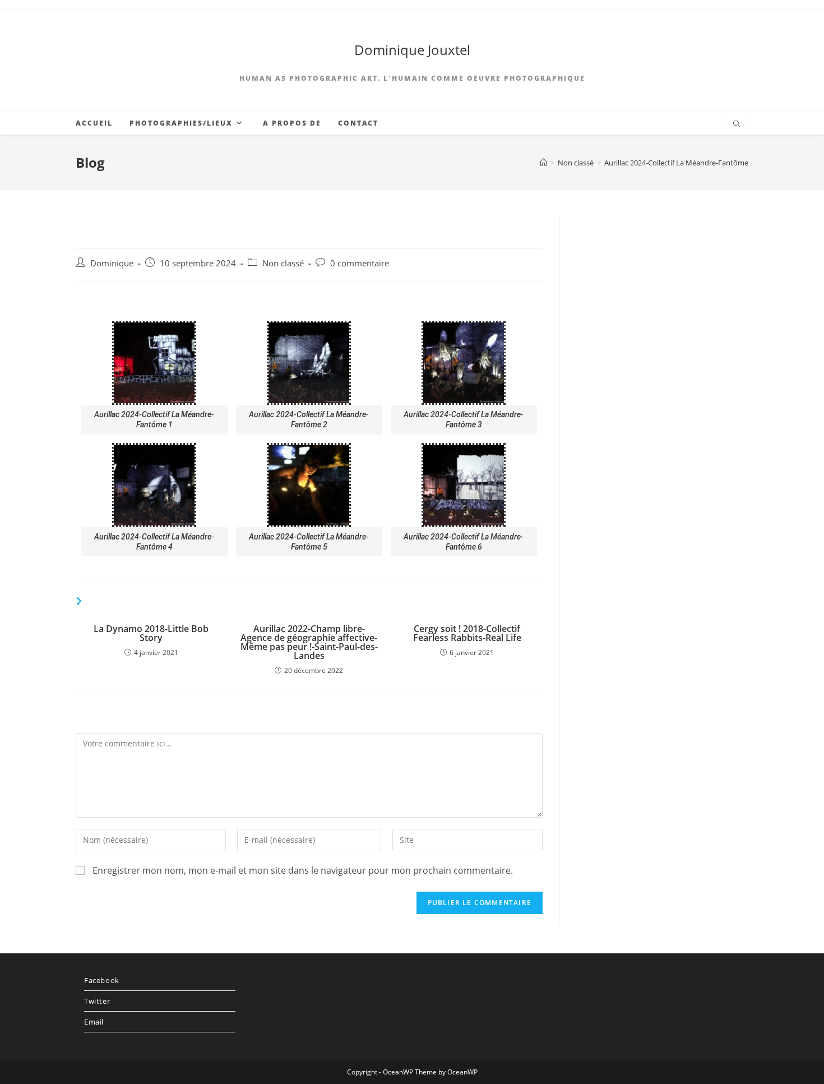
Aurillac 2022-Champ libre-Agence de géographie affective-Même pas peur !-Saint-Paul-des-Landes (309, 642)
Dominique (111, 263)
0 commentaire (359, 263)
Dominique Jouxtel (412, 49)
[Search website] (736, 124)
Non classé (283, 263)
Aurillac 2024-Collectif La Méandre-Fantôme (676, 163)
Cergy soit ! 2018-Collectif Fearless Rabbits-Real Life (467, 633)
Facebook (101, 980)
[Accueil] (543, 163)
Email (94, 1022)
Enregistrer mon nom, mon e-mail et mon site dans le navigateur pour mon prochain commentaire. (302, 870)
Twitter (97, 1001)
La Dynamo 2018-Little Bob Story (151, 633)
